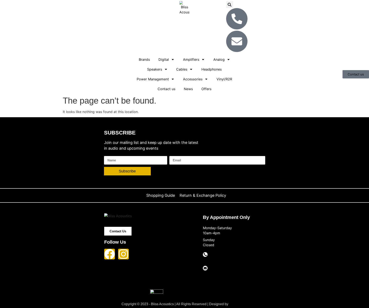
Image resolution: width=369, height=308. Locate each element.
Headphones (211, 69)
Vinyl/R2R (224, 79)
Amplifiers (191, 59)
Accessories (192, 79)
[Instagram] (123, 254)
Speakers (154, 69)
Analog (219, 59)
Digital (163, 59)
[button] (229, 4)
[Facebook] (109, 254)
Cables (181, 69)
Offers (206, 89)
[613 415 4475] (205, 254)
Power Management (153, 79)
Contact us (166, 89)
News (188, 89)
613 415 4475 (212, 261)
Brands (144, 59)
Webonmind (238, 304)
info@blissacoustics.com (219, 275)
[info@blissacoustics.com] (205, 268)
